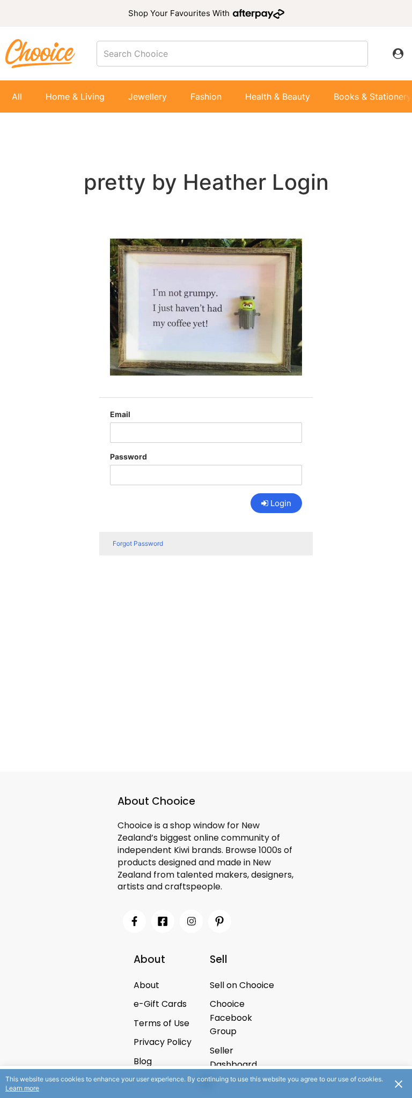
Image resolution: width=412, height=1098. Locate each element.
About (146, 985)
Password (128, 456)
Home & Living (75, 96)
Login (280, 503)
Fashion (206, 96)
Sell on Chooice (242, 985)
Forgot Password (138, 543)
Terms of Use (161, 1023)
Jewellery (147, 96)
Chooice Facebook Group (231, 1017)
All (17, 96)
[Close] (399, 1083)
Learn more (22, 1088)
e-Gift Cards (160, 1004)
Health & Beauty (277, 96)
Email (120, 414)
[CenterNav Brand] (40, 53)
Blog (143, 1061)
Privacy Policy (163, 1042)
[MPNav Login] (398, 53)
